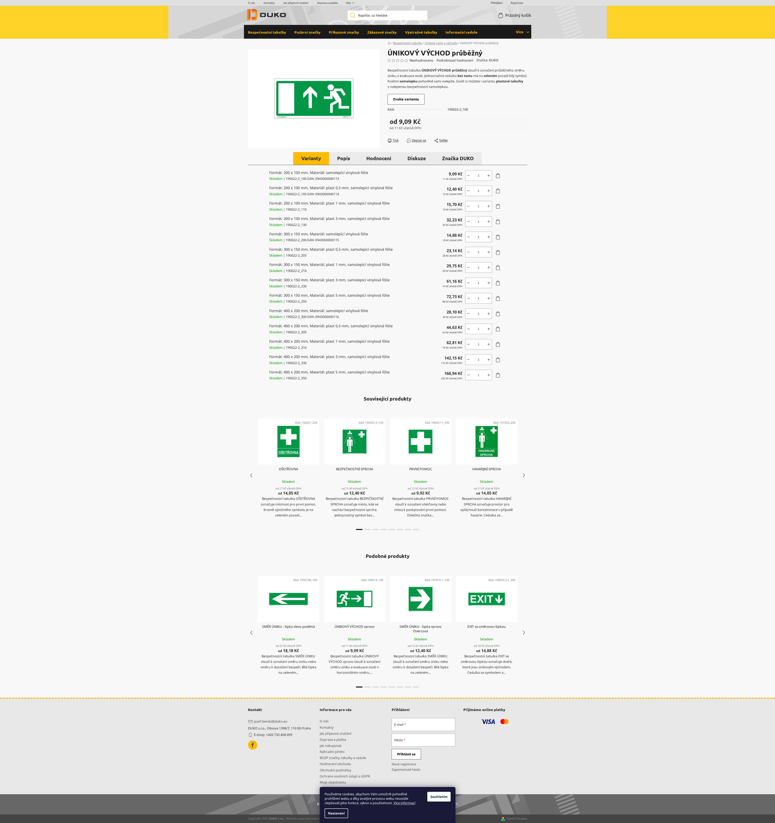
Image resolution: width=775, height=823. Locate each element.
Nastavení (336, 813)
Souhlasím (439, 796)
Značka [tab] (458, 158)
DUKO (493, 60)
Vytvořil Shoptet (517, 818)
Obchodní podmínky (335, 770)
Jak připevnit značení (295, 3)
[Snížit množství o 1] (468, 176)
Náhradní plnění (332, 751)
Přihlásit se (406, 754)
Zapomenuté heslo (406, 769)
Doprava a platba (327, 3)
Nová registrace (404, 764)
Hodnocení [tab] (378, 158)
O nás (251, 3)
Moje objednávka (333, 782)
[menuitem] (267, 32)
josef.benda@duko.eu (270, 721)
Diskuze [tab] (416, 158)
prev (251, 475)
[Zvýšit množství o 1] (489, 176)
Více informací (404, 803)
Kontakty (269, 3)
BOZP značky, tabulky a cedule (343, 758)
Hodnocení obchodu (335, 764)
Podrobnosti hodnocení (455, 60)
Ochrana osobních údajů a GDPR (345, 776)
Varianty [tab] (311, 158)
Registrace (517, 3)
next (524, 475)
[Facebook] (252, 745)
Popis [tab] (343, 158)
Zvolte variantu (406, 99)
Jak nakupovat (330, 745)
